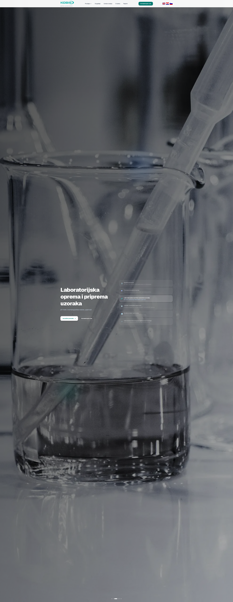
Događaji (97, 3)
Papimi (125, 3)
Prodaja (87, 3)
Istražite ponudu (68, 318)
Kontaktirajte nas (145, 3)
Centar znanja (108, 3)
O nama (117, 3)
